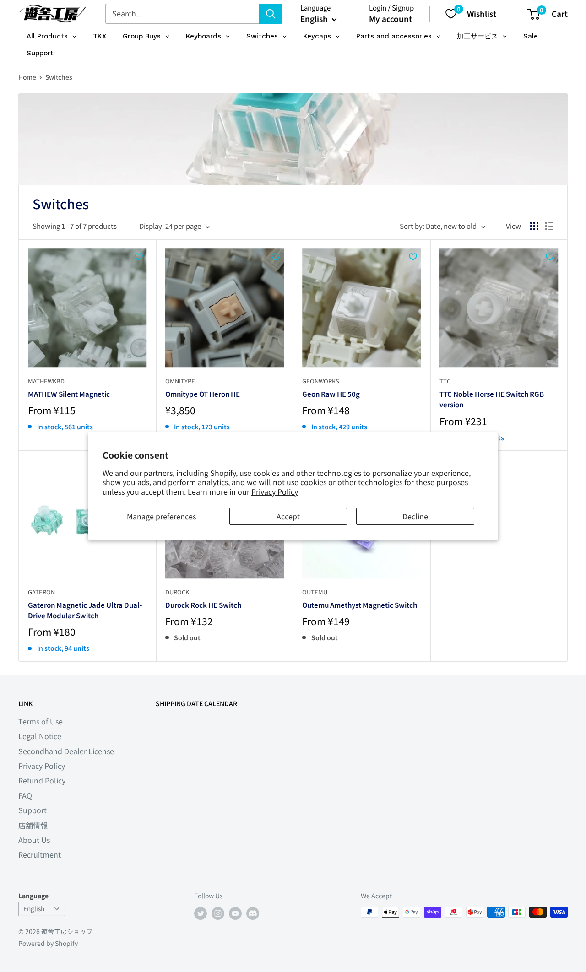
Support (32, 810)
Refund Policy (41, 780)
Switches (58, 76)
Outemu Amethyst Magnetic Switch (359, 605)
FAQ (25, 795)
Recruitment (39, 854)
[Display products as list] (549, 226)
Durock (177, 592)
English (33, 908)
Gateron (41, 592)
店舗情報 (33, 825)
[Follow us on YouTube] (235, 913)
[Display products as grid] (534, 226)
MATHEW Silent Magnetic (69, 394)
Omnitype (180, 381)
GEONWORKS (320, 381)
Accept (288, 516)
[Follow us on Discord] (252, 913)
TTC (445, 381)
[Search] (270, 14)
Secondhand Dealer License (66, 750)
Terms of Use (40, 721)
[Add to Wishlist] (139, 257)
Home (27, 76)
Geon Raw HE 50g (331, 394)
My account (390, 18)
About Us (34, 839)
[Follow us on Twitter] (200, 913)
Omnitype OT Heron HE (202, 394)
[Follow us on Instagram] (218, 913)
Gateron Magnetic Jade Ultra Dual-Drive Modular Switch (85, 610)
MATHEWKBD (46, 381)
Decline (415, 516)
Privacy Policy (274, 491)
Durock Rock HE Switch (203, 605)
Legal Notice (39, 735)
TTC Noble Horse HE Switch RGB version (492, 399)
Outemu (314, 592)
